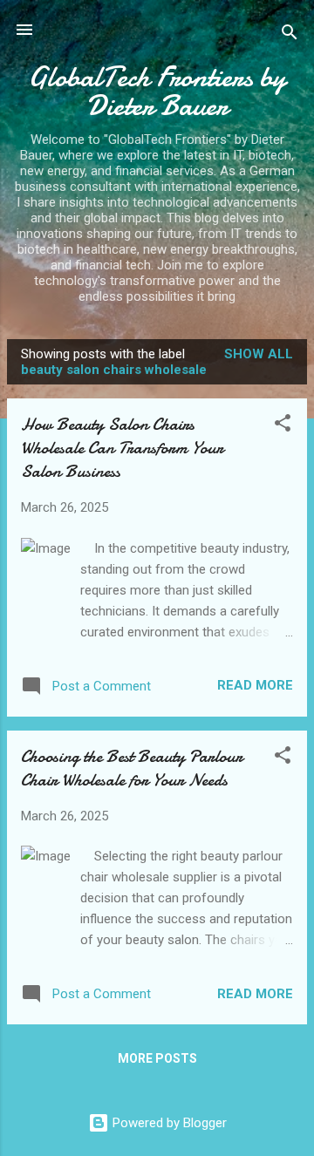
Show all (258, 354)
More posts (157, 1058)
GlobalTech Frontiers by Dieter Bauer (157, 92)
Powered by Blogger (168, 1123)
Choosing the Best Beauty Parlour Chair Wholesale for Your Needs (131, 768)
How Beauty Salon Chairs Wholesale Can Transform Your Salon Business (122, 447)
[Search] (289, 35)
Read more (255, 685)
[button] (282, 425)
